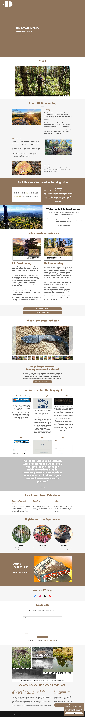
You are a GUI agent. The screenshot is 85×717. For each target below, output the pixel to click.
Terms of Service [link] (52, 640)
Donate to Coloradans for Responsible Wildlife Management (63, 705)
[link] (8, 1)
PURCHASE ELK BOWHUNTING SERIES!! (42, 381)
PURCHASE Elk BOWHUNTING (42, 308)
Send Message (42, 637)
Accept (74, 713)
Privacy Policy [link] (46, 640)
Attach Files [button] (26, 633)
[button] (23, 633)
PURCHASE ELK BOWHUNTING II (42, 312)
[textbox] (42, 614)
